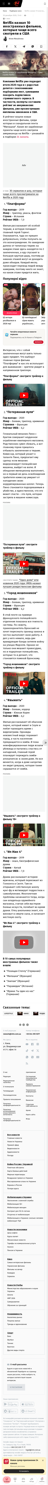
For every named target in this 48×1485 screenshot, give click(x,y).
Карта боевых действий (17, 1171)
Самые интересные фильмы (19, 1262)
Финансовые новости (16, 1240)
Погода (10, 1155)
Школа (10, 1295)
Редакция (7, 1076)
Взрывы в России (14, 1185)
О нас (5, 1072)
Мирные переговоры (16, 1174)
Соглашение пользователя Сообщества (31, 1078)
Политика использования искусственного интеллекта (9, 1112)
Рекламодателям (9, 1095)
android (10, 1404)
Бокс (9, 1336)
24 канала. (23, 136)
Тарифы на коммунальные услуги (21, 1243)
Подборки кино (15, 11)
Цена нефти (12, 1233)
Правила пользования (12, 1099)
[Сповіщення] (45, 3)
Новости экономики (17, 1229)
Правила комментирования (33, 1085)
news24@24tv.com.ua (12, 1034)
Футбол (10, 1340)
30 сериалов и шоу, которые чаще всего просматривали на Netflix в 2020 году (22, 194)
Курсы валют (12, 1236)
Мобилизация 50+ (14, 1204)
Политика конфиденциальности (11, 1104)
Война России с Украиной (20, 1164)
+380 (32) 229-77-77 (17, 1447)
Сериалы (11, 1276)
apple (28, 1404)
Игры (28, 1119)
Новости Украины (14, 1141)
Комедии (11, 1273)
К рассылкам (16, 1387)
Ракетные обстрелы (15, 1167)
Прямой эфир (13, 1145)
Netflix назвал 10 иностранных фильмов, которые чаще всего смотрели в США (34, 11)
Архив (28, 1110)
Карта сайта (30, 1115)
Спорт (10, 1333)
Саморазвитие (13, 1302)
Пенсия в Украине (15, 1250)
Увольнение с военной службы (20, 1200)
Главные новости (14, 1138)
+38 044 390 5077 (33, 1034)
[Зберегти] (41, 46)
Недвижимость (14, 1314)
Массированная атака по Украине (21, 1181)
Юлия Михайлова (16, 39)
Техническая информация (31, 1091)
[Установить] (24, 1466)
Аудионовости (13, 1152)
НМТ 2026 (11, 1298)
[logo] (17, 3)
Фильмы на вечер (14, 1269)
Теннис (10, 1343)
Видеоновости (13, 1148)
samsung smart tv (28, 1411)
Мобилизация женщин (16, 1207)
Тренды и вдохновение (17, 1324)
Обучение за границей (16, 1305)
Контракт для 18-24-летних (18, 1211)
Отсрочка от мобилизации (18, 1214)
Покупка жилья (13, 1321)
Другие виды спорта (15, 1350)
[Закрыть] (43, 1460)
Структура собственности (32, 1105)
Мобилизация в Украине (19, 1197)
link (27, 1044)
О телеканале (8, 1087)
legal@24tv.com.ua (33, 1450)
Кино (5, 11)
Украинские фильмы (16, 1266)
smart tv (10, 1411)
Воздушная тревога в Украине (20, 1178)
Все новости (13, 1134)
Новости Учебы (15, 1285)
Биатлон (10, 1347)
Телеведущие (8, 1091)
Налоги (10, 1247)
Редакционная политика (8, 1081)
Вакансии (29, 1100)
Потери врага (13, 1188)
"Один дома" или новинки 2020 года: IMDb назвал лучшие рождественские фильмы (22, 583)
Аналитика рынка (14, 1317)
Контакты (29, 1096)
